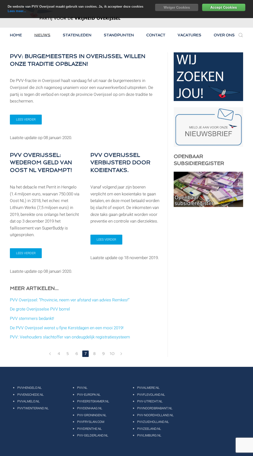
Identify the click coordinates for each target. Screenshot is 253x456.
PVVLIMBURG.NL (149, 435)
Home (16, 35)
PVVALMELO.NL (28, 401)
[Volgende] (121, 353)
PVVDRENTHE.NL (89, 429)
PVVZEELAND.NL (149, 429)
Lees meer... (17, 11)
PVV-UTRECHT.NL (150, 401)
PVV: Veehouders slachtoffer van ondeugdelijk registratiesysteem (70, 336)
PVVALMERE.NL (148, 388)
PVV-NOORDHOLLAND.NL (155, 415)
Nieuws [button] (42, 35)
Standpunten (119, 35)
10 (112, 353)
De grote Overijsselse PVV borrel (40, 309)
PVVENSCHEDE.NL (30, 394)
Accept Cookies (223, 7)
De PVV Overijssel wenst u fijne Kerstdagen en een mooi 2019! (67, 327)
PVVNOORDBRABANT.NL (154, 408)
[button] (240, 35)
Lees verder (26, 119)
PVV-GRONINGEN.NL (91, 415)
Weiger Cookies (177, 7)
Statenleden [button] (77, 35)
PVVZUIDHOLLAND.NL (153, 422)
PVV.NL (82, 388)
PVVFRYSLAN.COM (90, 422)
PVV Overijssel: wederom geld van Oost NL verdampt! (41, 162)
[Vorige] (50, 353)
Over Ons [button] (224, 35)
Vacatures (189, 35)
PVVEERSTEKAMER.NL (93, 401)
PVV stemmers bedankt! (32, 318)
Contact (155, 35)
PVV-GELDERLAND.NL (92, 435)
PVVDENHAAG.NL (89, 408)
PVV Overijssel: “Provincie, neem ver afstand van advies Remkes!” (69, 299)
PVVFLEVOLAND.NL (151, 394)
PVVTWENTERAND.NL (33, 408)
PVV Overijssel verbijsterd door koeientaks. (120, 162)
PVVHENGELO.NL (29, 388)
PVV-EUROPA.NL (89, 394)
